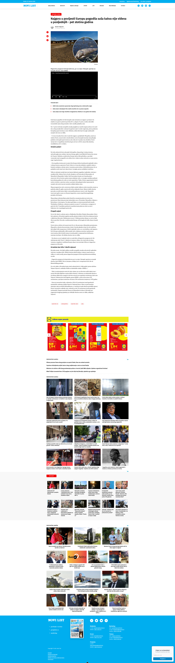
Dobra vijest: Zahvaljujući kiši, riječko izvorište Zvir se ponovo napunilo (71, 108)
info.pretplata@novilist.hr (96, 645)
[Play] (52, 96)
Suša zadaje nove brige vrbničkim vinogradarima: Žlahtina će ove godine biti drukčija (74, 111)
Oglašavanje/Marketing (133, 1)
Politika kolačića (52, 656)
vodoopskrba (64, 303)
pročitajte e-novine (56, 626)
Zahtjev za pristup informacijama (56, 657)
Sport (85, 5)
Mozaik (102, 5)
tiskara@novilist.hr (118, 637)
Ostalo (123, 5)
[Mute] (59, 96)
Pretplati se (162, 658)
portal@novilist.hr (98, 636)
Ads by (95, 98)
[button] (126, 335)
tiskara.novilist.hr (116, 636)
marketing (54, 633)
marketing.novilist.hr (117, 628)
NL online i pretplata (146, 1)
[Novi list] (30, 6)
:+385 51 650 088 (117, 631)
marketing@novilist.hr (118, 629)
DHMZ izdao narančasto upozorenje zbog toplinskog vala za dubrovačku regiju (72, 106)
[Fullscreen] (96, 96)
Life (93, 5)
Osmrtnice (122, 1)
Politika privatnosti (52, 654)
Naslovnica (51, 5)
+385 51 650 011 (97, 629)
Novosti (62, 5)
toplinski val (55, 303)
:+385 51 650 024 (117, 639)
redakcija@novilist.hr (99, 628)
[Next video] (56, 96)
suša (82, 303)
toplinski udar (74, 303)
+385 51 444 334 (98, 637)
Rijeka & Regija (74, 5)
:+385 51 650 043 (98, 647)
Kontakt (50, 652)
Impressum (50, 659)
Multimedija (112, 5)
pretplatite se (55, 630)
